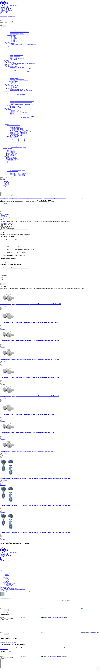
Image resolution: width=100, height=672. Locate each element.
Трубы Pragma (12, 39)
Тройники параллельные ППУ (16, 73)
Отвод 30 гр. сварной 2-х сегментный (17, 139)
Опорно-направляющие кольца (13, 121)
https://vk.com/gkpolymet (5, 587)
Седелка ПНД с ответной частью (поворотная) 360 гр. (20, 131)
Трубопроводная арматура (8, 198)
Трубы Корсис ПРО (13, 41)
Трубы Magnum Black (14, 38)
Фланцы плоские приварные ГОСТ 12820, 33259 (19, 117)
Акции (6, 186)
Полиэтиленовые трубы (10, 583)
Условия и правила (4, 649)
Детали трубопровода (7, 91)
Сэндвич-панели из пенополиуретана (17, 170)
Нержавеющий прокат (7, 148)
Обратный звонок (4, 568)
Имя (1, 277)
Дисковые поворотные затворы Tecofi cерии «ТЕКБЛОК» (54, 198)
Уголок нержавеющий (11, 154)
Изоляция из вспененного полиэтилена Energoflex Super (21, 90)
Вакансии (7, 184)
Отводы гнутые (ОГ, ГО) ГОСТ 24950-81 (18, 95)
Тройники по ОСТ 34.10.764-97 (16, 113)
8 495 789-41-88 (14, 546)
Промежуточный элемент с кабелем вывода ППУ (19, 71)
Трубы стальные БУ (13, 59)
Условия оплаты (11, 223)
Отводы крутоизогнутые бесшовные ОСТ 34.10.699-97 (20, 100)
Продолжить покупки (4, 642)
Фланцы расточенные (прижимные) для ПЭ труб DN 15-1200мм (22, 118)
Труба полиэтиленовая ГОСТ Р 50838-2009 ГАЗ (19, 32)
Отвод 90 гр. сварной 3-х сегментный (17, 142)
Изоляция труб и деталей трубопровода (10, 64)
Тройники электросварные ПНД (16, 134)
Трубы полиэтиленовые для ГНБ (16, 33)
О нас (4, 571)
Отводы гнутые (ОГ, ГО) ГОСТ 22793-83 (18, 94)
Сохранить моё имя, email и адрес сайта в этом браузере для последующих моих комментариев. (21, 281)
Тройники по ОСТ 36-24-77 (15, 114)
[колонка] (7, 28)
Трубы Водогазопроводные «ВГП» (17, 52)
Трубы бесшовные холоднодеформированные (19, 50)
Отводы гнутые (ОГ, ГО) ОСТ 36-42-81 (17, 96)
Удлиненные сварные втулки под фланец (18, 147)
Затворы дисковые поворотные (20, 198)
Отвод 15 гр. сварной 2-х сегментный (17, 138)
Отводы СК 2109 (13, 103)
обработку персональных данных (55, 617)
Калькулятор (7, 576)
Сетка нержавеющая (11, 161)
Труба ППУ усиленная (14, 77)
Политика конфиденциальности (6, 589)
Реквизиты (7, 183)
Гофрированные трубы (11, 35)
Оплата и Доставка (6, 188)
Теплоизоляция (10, 88)
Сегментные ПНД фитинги (12, 136)
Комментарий (3, 275)
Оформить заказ (12, 642)
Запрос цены (2, 215)
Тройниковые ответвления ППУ (16, 75)
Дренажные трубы (11, 43)
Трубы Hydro (12, 36)
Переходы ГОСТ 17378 (14, 106)
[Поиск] (12, 22)
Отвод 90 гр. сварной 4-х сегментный (17, 143)
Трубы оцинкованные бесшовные (16, 55)
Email (1, 279)
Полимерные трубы (7, 27)
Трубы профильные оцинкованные (17, 58)
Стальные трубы (6, 46)
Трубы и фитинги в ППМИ (12, 81)
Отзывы (6, 574)
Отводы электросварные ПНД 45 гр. (17, 128)
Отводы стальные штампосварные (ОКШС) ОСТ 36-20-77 (21, 104)
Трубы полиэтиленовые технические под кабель (19, 34)
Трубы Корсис (12, 40)
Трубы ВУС (12, 86)
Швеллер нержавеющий (12, 153)
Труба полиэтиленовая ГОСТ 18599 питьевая (19, 31)
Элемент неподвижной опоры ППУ (17, 79)
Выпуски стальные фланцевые (13, 119)
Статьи (6, 187)
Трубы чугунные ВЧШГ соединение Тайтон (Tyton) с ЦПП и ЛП (22, 63)
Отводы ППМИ (13, 82)
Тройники (9, 109)
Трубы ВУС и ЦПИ (13, 87)
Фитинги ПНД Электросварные (13, 125)
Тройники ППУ (13, 74)
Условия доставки (4, 223)
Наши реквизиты (16, 589)
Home (1, 198)
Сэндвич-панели (6, 163)
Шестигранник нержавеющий (13, 159)
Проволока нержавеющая (12, 162)
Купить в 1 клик (3, 216)
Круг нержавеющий (11, 155)
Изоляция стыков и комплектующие (17, 67)
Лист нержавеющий (11, 150)
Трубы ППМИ (12, 83)
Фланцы (9, 115)
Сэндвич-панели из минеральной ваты (17, 166)
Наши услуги (5, 189)
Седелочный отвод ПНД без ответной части (18, 132)
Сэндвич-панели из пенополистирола (17, 169)
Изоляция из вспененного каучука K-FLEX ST (19, 89)
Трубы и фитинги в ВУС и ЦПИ (13, 85)
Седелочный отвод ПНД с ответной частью (18, 133)
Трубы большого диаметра (15, 51)
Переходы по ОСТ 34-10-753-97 (16, 107)
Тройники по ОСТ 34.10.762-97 (16, 111)
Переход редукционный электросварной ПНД (19, 130)
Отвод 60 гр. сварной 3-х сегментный (17, 141)
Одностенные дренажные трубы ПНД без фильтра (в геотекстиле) (23, 44)
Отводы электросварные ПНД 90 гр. (17, 129)
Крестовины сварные (14, 137)
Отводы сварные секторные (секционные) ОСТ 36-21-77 (21, 102)
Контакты (5, 190)
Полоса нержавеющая (11, 157)
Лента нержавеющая (11, 160)
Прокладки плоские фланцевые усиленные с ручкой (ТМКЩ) (22, 116)
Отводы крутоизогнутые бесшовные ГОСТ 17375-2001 (21, 98)
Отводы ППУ (12, 69)
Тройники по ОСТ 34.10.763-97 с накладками (19, 112)
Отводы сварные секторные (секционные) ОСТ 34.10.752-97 (22, 101)
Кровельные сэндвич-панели (13, 165)
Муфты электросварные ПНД (15, 127)
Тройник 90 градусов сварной (16, 146)
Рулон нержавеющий (11, 151)
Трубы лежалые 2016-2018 (15, 54)
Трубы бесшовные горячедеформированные (18, 49)
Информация (5, 185)
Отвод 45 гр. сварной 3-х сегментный (17, 140)
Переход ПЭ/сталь (13, 144)
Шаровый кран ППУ (14, 78)
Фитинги (4, 123)
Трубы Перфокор (13, 45)
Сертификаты (8, 182)
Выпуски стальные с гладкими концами (15, 120)
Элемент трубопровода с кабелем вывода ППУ (19, 80)
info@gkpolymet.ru (4, 563)
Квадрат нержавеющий (12, 158)
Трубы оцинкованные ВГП (15, 56)
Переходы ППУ (13, 70)
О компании (5, 181)
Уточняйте (7, 214)
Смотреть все (3, 206)
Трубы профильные (13, 57)
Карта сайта (22, 589)
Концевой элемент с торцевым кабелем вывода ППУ (20, 68)
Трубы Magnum (13, 37)
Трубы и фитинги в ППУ (12, 66)
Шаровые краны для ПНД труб (16, 135)
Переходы (9, 105)
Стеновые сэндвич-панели (12, 171)
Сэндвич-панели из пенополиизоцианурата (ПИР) (20, 167)
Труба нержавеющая (11, 152)
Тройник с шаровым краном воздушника (18, 72)
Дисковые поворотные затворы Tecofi (34, 198)
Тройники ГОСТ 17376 (14, 110)
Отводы (9, 93)
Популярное (5, 582)
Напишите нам (3, 545)
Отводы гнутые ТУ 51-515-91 (15, 97)
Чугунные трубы (6, 60)
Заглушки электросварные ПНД (16, 126)
